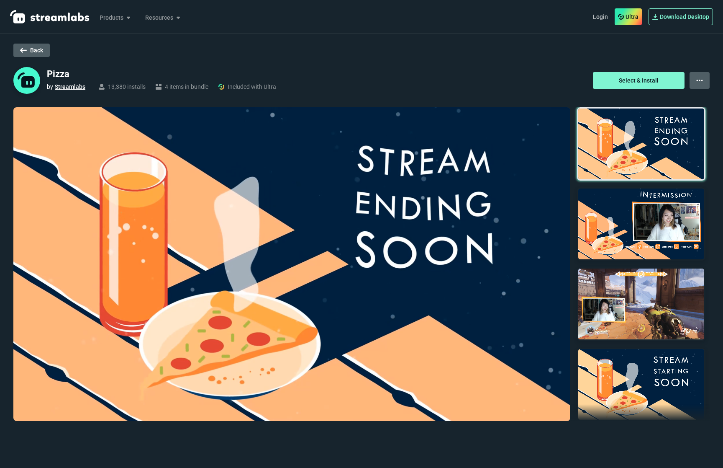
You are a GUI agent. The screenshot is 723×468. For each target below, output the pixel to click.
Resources (159, 17)
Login (600, 16)
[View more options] (700, 80)
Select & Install (639, 80)
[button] (641, 144)
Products (111, 17)
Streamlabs (70, 86)
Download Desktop (684, 16)
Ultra (632, 16)
